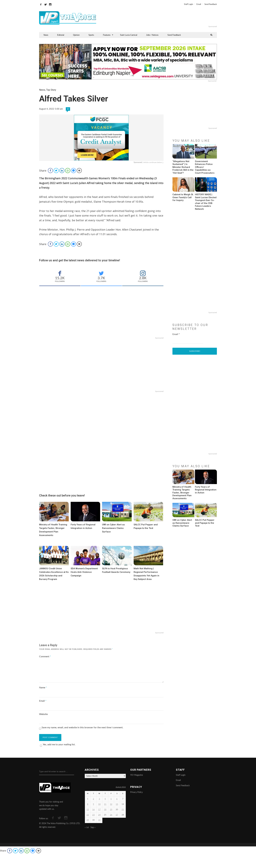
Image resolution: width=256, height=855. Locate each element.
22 (88, 815)
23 (93, 815)
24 (99, 815)
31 (99, 820)
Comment (45, 656)
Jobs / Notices (152, 35)
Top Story (51, 89)
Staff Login (188, 4)
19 (111, 810)
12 (111, 804)
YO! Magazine (136, 775)
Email (198, 4)
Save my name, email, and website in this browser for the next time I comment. (82, 727)
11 (105, 804)
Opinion (76, 35)
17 (99, 810)
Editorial (60, 35)
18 (105, 810)
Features (107, 35)
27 (117, 815)
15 (88, 810)
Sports (91, 35)
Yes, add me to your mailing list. (59, 744)
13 (117, 804)
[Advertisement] (164, 18)
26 (111, 815)
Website (43, 714)
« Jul (87, 827)
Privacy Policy (136, 792)
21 (123, 810)
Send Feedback (210, 4)
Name (43, 687)
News (46, 35)
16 (93, 810)
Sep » (93, 827)
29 (88, 820)
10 (99, 804)
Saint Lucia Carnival (128, 35)
